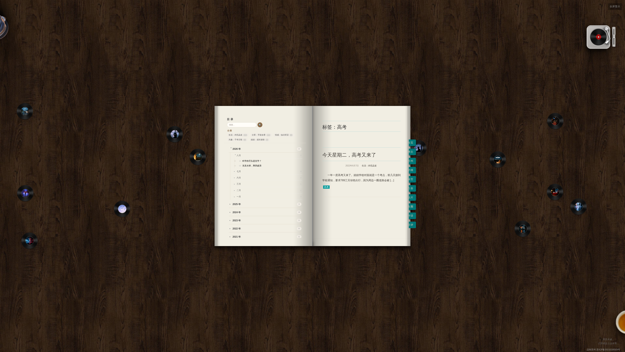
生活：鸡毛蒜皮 (238, 135)
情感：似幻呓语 (283, 135)
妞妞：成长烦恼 (259, 140)
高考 (326, 187)
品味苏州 (591, 349)
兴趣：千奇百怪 (237, 140)
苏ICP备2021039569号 (608, 349)
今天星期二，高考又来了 (349, 155)
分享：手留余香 (261, 135)
